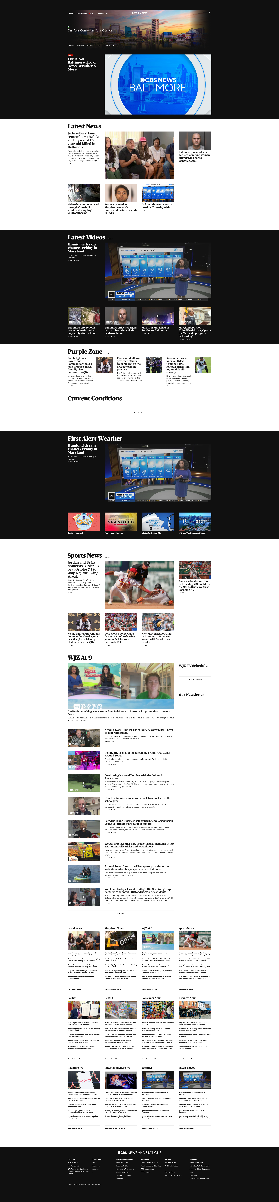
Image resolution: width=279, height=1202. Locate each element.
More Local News (74, 989)
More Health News (75, 1129)
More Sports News (186, 989)
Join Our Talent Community (200, 1169)
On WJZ (106, 45)
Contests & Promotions (125, 1169)
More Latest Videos (186, 1129)
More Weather (139, 413)
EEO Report (145, 1172)
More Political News (75, 1059)
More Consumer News (150, 1059)
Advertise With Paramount (199, 1166)
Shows (100, 13)
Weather (80, 45)
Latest (71, 13)
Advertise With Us (123, 1172)
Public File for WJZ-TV (149, 1163)
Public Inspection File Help (151, 1166)
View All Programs (194, 679)
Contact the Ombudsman (199, 1178)
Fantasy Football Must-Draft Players (78, 1172)
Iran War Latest (73, 1166)
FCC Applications (147, 1169)
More (106, 128)
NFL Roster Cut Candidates (78, 1169)
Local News (81, 13)
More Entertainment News (115, 1129)
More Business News (187, 1059)
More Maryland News (113, 989)
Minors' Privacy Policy (173, 1175)
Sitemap (119, 1178)
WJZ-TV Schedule (193, 666)
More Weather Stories (150, 1129)
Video (98, 45)
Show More (120, 913)
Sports (89, 45)
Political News (73, 1163)
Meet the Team (122, 1163)
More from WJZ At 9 (149, 989)
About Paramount (196, 1163)
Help (191, 1172)
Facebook (96, 1166)
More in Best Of (111, 1059)
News (70, 45)
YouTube (95, 1163)
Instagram (95, 1169)
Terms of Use (170, 1172)
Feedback (193, 1175)
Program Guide (122, 1166)
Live (92, 13)
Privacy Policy (170, 1163)
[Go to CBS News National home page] (139, 13)
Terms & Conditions (123, 1175)
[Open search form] (210, 13)
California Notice (171, 1166)
